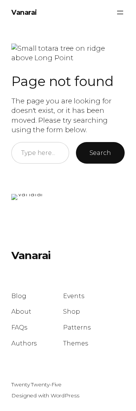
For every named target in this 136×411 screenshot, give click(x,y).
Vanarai (24, 12)
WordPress (65, 395)
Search (100, 152)
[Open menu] (120, 12)
